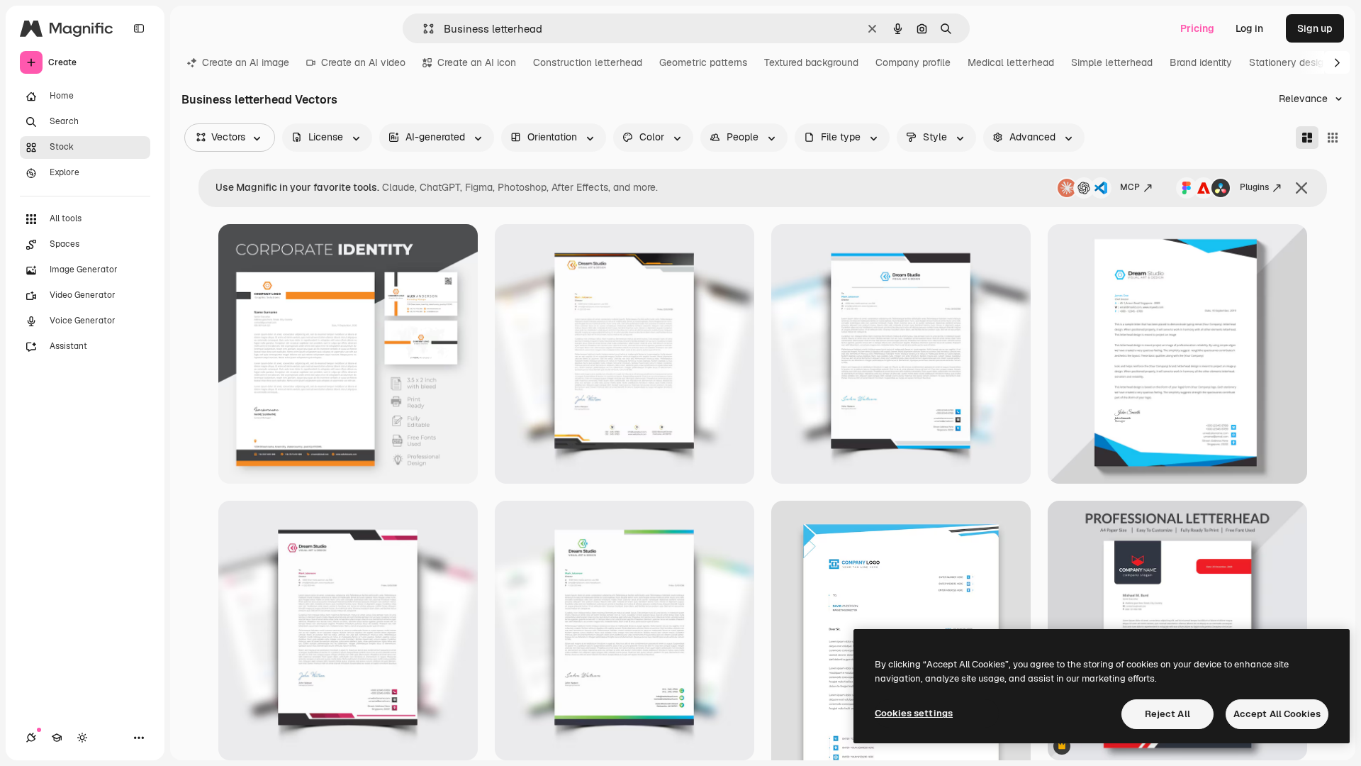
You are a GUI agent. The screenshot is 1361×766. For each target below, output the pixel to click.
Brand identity (1201, 62)
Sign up (1315, 28)
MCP (1130, 187)
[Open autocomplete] (422, 28)
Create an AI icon (476, 62)
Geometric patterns (703, 62)
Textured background (811, 62)
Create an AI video (363, 62)
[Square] (1332, 137)
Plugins (1254, 187)
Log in (1249, 28)
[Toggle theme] (82, 737)
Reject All (1167, 714)
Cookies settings (914, 713)
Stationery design (1289, 62)
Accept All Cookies (1277, 714)
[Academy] (56, 737)
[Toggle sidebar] (139, 28)
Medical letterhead (1011, 62)
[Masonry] (1307, 137)
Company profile (913, 62)
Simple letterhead (1112, 62)
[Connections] (31, 737)
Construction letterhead (587, 62)
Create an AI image (245, 62)
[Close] (1301, 187)
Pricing (1197, 28)
